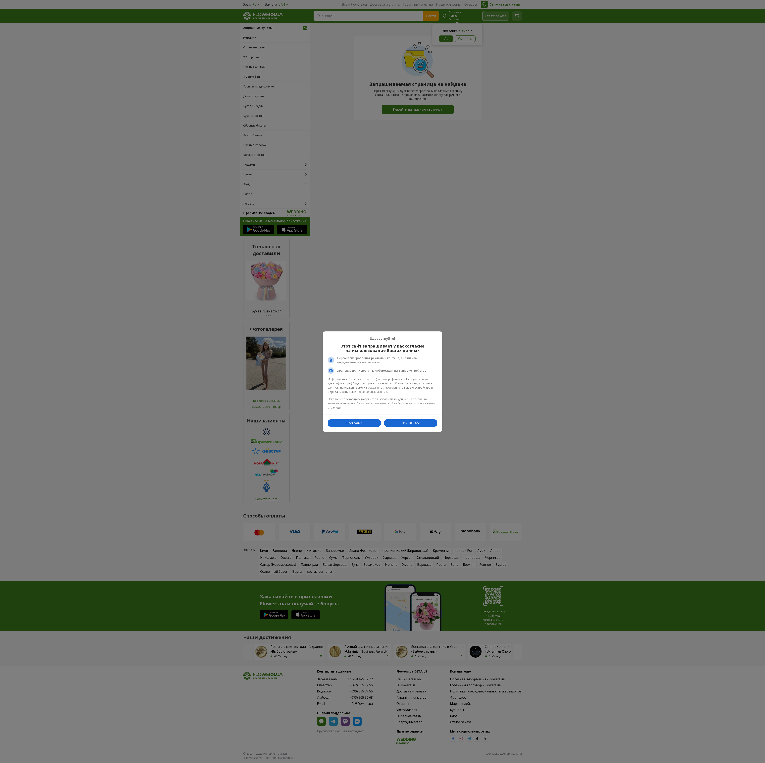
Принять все (411, 423)
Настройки (354, 423)
